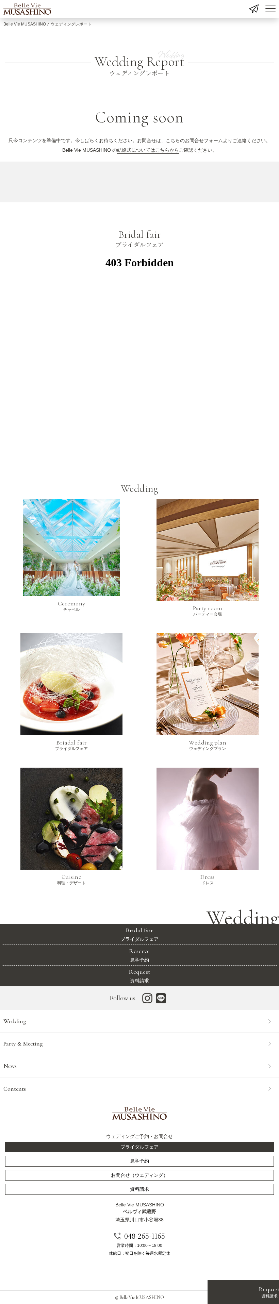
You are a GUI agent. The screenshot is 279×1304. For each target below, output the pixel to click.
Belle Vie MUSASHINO (24, 24)
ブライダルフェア (139, 934)
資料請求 (139, 975)
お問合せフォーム (204, 140)
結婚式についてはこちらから (148, 150)
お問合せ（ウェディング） (139, 1175)
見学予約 (139, 955)
